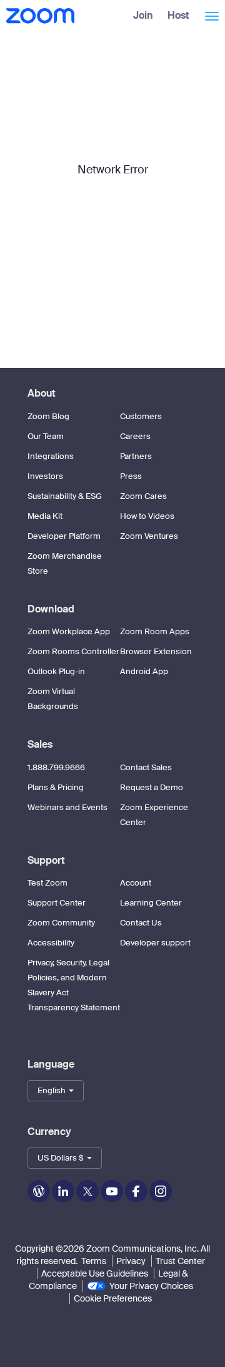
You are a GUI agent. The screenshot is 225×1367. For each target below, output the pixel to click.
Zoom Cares (143, 496)
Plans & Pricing (56, 787)
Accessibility (51, 942)
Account (135, 882)
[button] (56, 1090)
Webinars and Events (68, 807)
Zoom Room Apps (154, 631)
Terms (93, 1261)
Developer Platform (64, 536)
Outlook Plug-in (56, 671)
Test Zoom (48, 882)
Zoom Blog (48, 416)
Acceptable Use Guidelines (94, 1273)
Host (178, 15)
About (42, 393)
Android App (144, 671)
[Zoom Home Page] (39, 15)
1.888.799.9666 (56, 767)
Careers (135, 436)
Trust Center (180, 1261)
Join (143, 15)
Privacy (131, 1261)
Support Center (57, 902)
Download (51, 609)
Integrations (51, 456)
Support (46, 860)
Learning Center (151, 902)
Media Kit (45, 516)
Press (131, 476)
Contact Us (141, 922)
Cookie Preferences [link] (113, 1298)
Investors (45, 476)
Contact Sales (146, 767)
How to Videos (147, 516)
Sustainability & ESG (65, 496)
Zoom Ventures (149, 536)
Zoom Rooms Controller (73, 651)
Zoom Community (61, 922)
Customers (141, 416)
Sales (40, 744)
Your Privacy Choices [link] (151, 1286)
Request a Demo (151, 787)
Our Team (46, 436)
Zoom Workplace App (69, 631)
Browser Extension (156, 651)
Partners (136, 456)
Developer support (155, 942)
